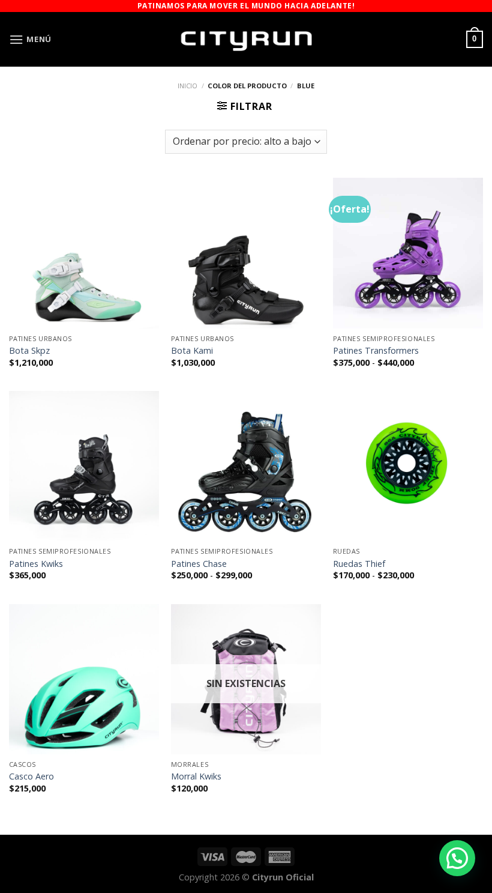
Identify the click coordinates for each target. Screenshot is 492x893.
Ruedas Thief (359, 564)
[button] (457, 858)
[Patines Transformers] (408, 253)
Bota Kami (192, 350)
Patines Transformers (376, 350)
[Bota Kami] (246, 253)
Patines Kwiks (36, 564)
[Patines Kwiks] (84, 466)
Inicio (187, 85)
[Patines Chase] (246, 466)
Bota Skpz (29, 350)
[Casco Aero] (84, 679)
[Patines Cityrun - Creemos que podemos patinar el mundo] (246, 39)
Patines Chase (199, 564)
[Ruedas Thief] (408, 466)
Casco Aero (31, 776)
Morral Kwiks (196, 776)
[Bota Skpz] (84, 253)
